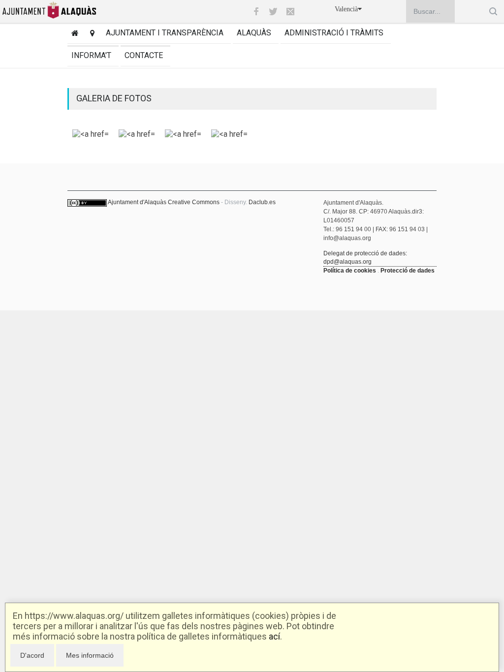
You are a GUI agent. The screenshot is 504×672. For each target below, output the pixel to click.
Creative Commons (194, 202)
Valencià (346, 9)
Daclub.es (262, 202)
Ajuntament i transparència (164, 32)
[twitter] (273, 11)
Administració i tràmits (333, 32)
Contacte (144, 55)
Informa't (91, 55)
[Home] (73, 34)
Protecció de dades (407, 270)
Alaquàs (254, 32)
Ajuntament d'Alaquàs (137, 202)
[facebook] (256, 11)
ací (274, 636)
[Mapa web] (90, 34)
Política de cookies (349, 270)
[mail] (290, 11)
